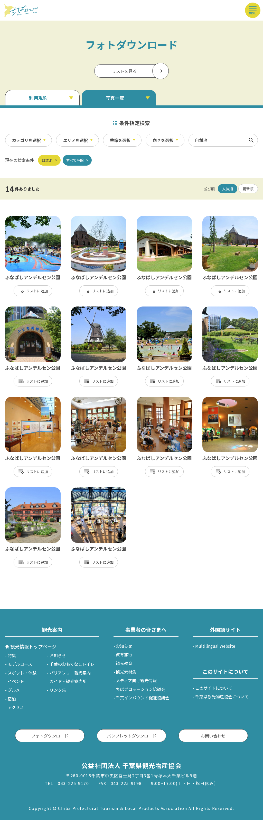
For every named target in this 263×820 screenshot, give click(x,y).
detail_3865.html (21, 218)
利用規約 (38, 97)
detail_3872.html (21, 399)
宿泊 (12, 699)
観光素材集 (126, 672)
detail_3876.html (21, 309)
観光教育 (124, 663)
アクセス (16, 707)
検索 (251, 140)
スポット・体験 (22, 673)
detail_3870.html (87, 489)
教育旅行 (124, 654)
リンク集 (58, 690)
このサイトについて (213, 688)
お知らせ (58, 655)
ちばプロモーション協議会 (140, 689)
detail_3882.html (21, 489)
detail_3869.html (219, 309)
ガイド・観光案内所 (68, 681)
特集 (12, 655)
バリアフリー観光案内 (70, 673)
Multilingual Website (215, 646)
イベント (16, 681)
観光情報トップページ (33, 646)
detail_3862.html (219, 218)
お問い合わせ (213, 736)
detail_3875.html (219, 399)
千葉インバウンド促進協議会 (142, 698)
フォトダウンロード (49, 736)
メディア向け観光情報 (136, 680)
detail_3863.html (87, 218)
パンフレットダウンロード (131, 736)
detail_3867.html (153, 309)
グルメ (14, 690)
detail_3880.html (87, 309)
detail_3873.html (87, 399)
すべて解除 (75, 160)
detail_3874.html (153, 399)
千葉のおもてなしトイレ (72, 664)
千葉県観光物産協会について (222, 696)
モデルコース (20, 664)
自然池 (47, 160)
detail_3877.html (153, 218)
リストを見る (124, 71)
